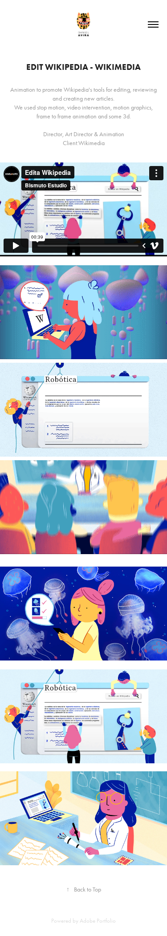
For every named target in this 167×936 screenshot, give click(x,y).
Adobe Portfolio (98, 920)
